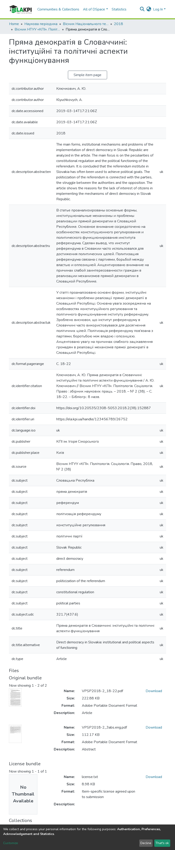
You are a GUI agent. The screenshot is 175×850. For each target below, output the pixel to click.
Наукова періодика (40, 23)
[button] (149, 9)
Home (14, 23)
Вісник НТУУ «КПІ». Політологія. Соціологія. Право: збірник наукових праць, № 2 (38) (37, 29)
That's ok (162, 843)
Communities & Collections (58, 9)
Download (154, 690)
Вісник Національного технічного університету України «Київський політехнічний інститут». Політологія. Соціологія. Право (85, 23)
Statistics (119, 9)
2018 (118, 23)
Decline (145, 843)
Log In (158, 9)
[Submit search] (142, 9)
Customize (10, 843)
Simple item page (87, 74)
